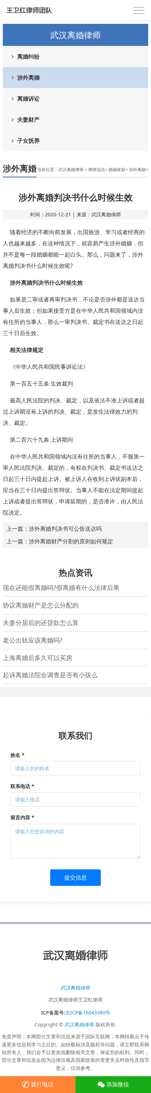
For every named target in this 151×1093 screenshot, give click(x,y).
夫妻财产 (28, 119)
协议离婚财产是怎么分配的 (41, 605)
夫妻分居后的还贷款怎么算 (41, 622)
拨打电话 (42, 1084)
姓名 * (18, 755)
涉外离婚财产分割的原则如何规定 (71, 541)
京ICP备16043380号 (87, 1012)
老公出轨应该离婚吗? (33, 640)
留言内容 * (22, 817)
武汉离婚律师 (71, 169)
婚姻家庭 (117, 169)
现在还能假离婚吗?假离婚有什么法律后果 (61, 587)
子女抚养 (28, 140)
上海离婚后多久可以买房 (37, 657)
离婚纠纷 (28, 56)
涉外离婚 (28, 77)
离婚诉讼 (28, 98)
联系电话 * (22, 786)
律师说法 (96, 169)
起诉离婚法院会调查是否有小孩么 (50, 675)
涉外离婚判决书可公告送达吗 (65, 528)
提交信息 (75, 877)
